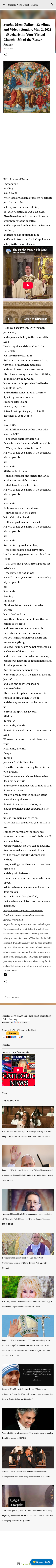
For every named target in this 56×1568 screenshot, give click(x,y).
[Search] (52, 4)
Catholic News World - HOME (23, 4)
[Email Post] (5, 975)
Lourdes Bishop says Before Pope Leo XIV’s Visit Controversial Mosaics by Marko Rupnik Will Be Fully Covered (24, 1262)
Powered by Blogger (29, 1563)
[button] (5, 55)
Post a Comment (12, 996)
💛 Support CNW (41, 1562)
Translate (23, 1022)
